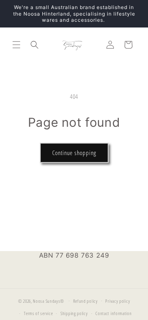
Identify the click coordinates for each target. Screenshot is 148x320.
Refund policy (85, 301)
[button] (16, 45)
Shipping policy (74, 313)
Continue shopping (74, 153)
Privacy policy (117, 301)
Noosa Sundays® (48, 300)
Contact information (113, 313)
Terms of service (38, 313)
